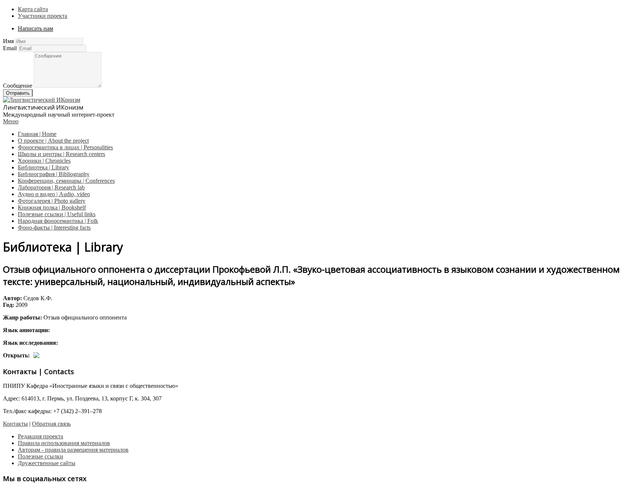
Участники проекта (42, 16)
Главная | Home (37, 134)
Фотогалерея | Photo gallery (51, 201)
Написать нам (35, 28)
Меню (11, 121)
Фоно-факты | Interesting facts (54, 227)
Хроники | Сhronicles (44, 161)
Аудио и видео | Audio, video (54, 194)
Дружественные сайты (46, 463)
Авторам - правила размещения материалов (73, 450)
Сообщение (17, 85)
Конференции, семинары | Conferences (66, 181)
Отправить (18, 93)
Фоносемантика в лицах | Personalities (65, 147)
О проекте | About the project (53, 140)
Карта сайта (33, 9)
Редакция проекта (40, 436)
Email (10, 48)
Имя (8, 41)
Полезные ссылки (40, 456)
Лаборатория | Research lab (51, 187)
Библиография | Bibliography (54, 174)
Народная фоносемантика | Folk (58, 221)
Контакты (15, 424)
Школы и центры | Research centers (61, 154)
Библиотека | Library (43, 167)
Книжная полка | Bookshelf (52, 207)
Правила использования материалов (64, 443)
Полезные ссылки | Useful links (56, 214)
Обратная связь (51, 424)
